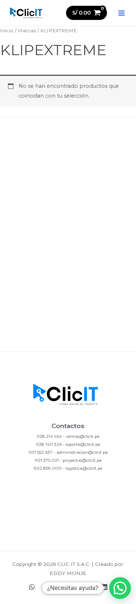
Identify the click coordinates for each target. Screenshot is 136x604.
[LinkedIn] (104, 587)
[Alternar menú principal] (121, 12)
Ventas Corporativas (68, 339)
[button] (120, 588)
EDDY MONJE (68, 573)
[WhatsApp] (32, 587)
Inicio (6, 30)
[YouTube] (86, 587)
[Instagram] (50, 587)
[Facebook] (68, 587)
